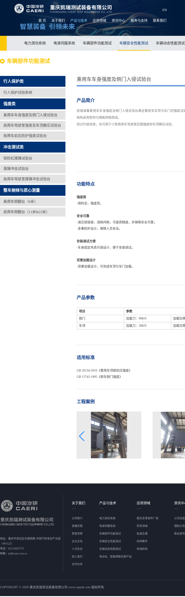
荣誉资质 (77, 533)
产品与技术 (78, 20)
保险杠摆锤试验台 (17, 158)
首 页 (42, 20)
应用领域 (99, 20)
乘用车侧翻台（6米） (20, 201)
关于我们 (58, 20)
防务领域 (142, 526)
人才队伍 (77, 549)
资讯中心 (118, 20)
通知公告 (179, 526)
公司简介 (77, 518)
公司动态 (179, 518)
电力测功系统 (35, 43)
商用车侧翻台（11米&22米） (26, 212)
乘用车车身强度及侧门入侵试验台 (30, 115)
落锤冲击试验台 (16, 169)
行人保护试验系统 (17, 92)
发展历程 (77, 526)
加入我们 (77, 556)
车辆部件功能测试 (97, 43)
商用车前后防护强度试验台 (25, 136)
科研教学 (142, 541)
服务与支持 (139, 20)
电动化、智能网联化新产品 (115, 556)
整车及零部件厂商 (147, 518)
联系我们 (159, 20)
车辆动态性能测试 (110, 549)
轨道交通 (142, 533)
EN (164, 10)
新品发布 (179, 533)
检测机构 (142, 549)
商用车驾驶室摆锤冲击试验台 (26, 179)
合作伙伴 (77, 564)
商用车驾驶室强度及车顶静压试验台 (32, 125)
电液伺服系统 (64, 43)
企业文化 (77, 541)
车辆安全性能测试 (133, 43)
